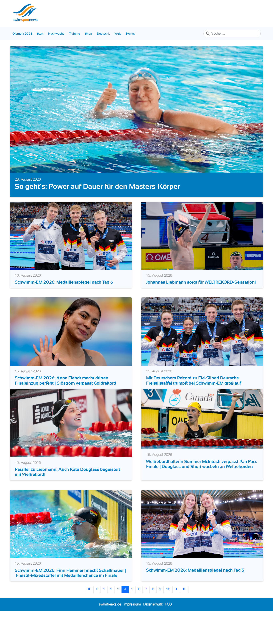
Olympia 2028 (22, 33)
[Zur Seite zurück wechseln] (97, 598)
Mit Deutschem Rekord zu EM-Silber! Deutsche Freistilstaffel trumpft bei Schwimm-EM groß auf (193, 389)
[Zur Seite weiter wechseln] (176, 598)
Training (74, 33)
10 (168, 597)
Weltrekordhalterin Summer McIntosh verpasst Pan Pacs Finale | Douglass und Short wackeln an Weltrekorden (201, 472)
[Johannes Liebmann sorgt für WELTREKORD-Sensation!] (202, 244)
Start (40, 33)
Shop (88, 33)
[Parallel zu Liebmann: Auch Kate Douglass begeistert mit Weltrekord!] (71, 431)
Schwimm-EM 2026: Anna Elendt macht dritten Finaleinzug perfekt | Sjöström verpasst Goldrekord (65, 389)
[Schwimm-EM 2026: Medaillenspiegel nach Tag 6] (71, 244)
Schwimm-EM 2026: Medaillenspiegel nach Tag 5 (195, 578)
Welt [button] (118, 33)
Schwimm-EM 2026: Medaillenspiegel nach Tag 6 (64, 290)
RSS (168, 612)
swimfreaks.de (110, 612)
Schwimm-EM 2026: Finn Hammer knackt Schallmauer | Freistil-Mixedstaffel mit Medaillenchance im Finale (70, 581)
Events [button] (130, 33)
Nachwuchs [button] (56, 33)
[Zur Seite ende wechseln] (184, 598)
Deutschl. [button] (103, 33)
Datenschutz (152, 612)
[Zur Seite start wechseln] (89, 598)
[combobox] (232, 33)
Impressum (132, 612)
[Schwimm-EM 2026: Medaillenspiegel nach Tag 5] (202, 532)
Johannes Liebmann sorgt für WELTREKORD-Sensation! (201, 290)
